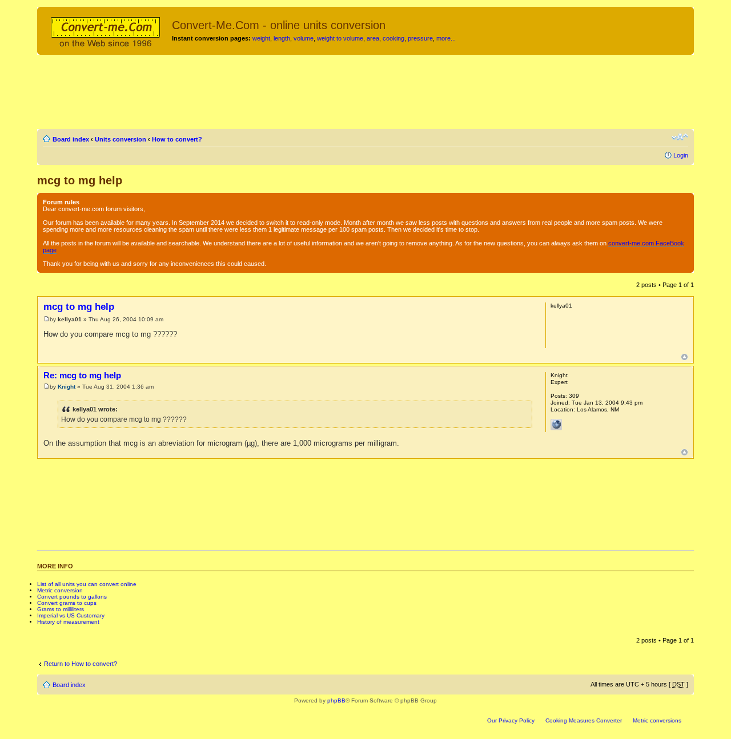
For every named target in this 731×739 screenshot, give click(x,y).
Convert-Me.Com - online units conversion (278, 25)
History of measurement (68, 622)
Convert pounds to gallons (72, 596)
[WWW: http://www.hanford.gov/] (556, 424)
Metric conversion (60, 590)
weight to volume (340, 38)
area (373, 38)
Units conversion (120, 139)
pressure (420, 38)
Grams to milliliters (60, 609)
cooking (393, 38)
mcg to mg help (79, 180)
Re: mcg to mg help (82, 375)
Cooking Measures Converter (583, 720)
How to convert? (177, 139)
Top (684, 357)
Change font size (680, 137)
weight (261, 38)
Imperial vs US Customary (71, 615)
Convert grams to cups (67, 603)
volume (304, 38)
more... (446, 38)
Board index (71, 139)
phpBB (336, 700)
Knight (66, 386)
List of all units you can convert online (86, 584)
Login (680, 155)
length (282, 38)
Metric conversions (657, 720)
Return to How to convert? (80, 663)
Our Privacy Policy (511, 720)
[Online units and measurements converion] (106, 30)
